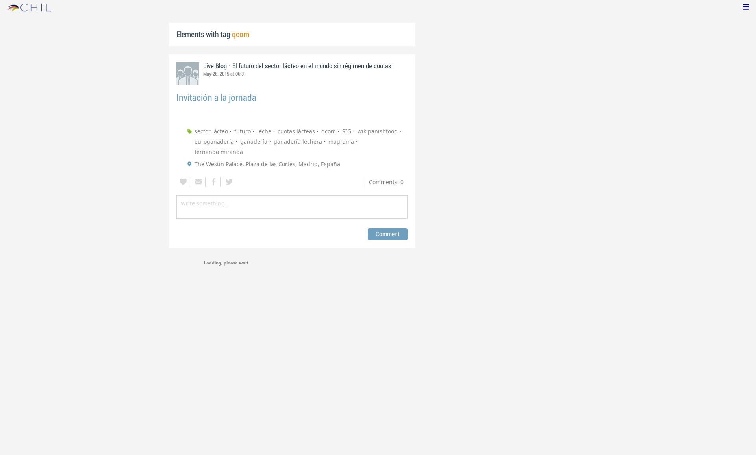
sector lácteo (211, 131)
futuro (242, 131)
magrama (341, 141)
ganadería (253, 141)
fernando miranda (219, 151)
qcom (328, 131)
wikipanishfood (378, 131)
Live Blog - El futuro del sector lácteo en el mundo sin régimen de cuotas (297, 66)
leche (264, 131)
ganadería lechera (298, 141)
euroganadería (214, 141)
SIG (346, 131)
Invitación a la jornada (216, 98)
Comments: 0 (386, 182)
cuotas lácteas (296, 131)
